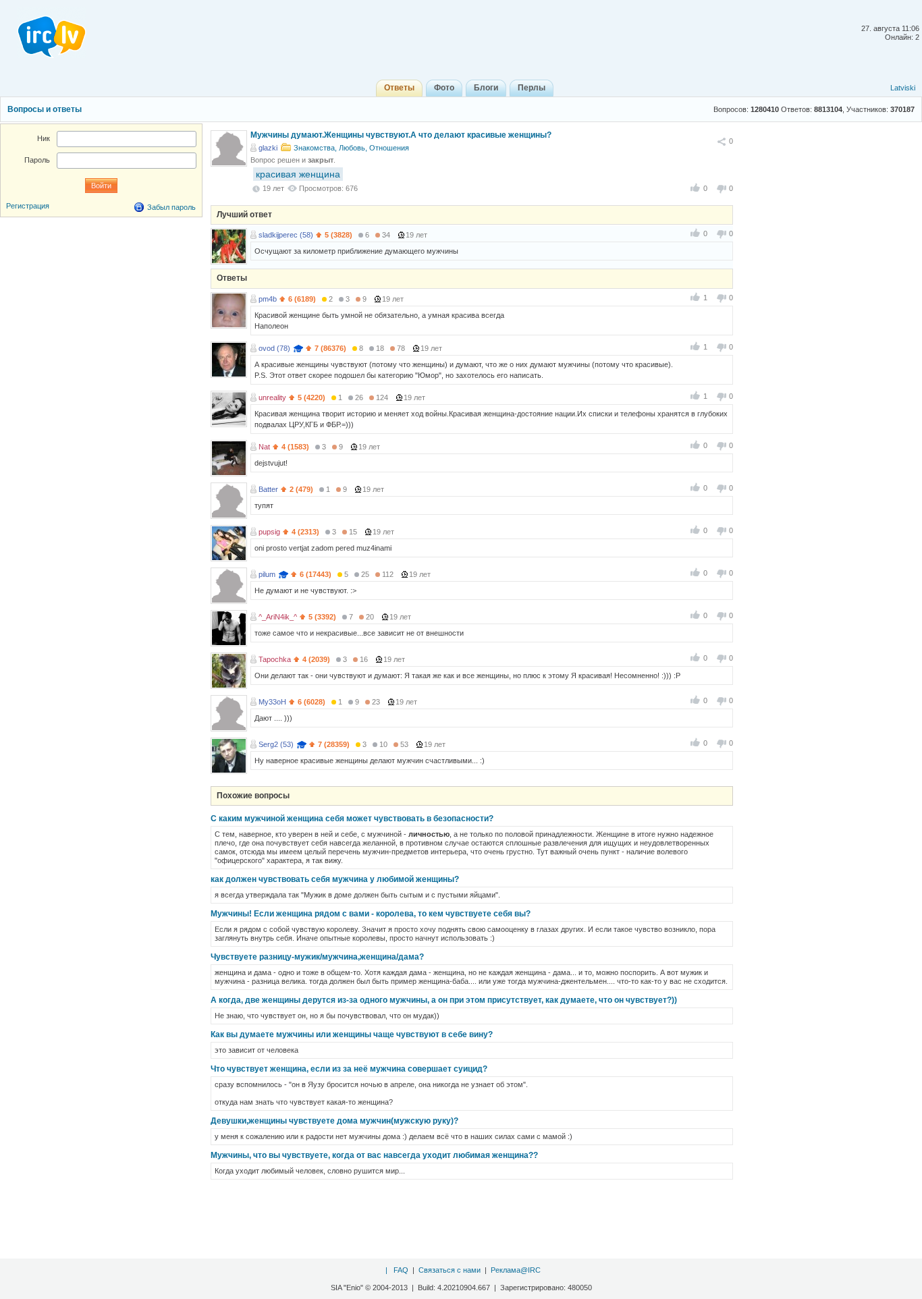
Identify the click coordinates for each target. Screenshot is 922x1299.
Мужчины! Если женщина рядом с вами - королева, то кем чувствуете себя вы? (371, 913)
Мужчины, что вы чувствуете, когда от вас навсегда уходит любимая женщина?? (374, 1155)
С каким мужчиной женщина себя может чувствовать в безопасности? (352, 818)
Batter (268, 489)
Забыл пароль (171, 207)
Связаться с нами (449, 1270)
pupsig (269, 532)
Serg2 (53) (276, 744)
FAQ (401, 1270)
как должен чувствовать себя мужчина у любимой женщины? (335, 879)
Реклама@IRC (516, 1270)
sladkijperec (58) (286, 235)
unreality (272, 397)
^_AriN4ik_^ (278, 617)
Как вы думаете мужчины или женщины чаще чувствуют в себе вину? (352, 1034)
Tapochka (275, 659)
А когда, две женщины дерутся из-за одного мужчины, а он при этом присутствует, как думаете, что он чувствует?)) (444, 1000)
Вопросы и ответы (44, 109)
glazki (268, 148)
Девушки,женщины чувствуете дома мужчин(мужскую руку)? (334, 1121)
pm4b (268, 299)
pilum (267, 574)
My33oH (272, 702)
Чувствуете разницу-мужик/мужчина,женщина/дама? (317, 957)
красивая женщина (298, 174)
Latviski (902, 88)
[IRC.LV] (43, 32)
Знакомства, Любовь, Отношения (351, 148)
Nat (264, 447)
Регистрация (27, 206)
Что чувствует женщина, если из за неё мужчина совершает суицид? (349, 1069)
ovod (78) (274, 348)
